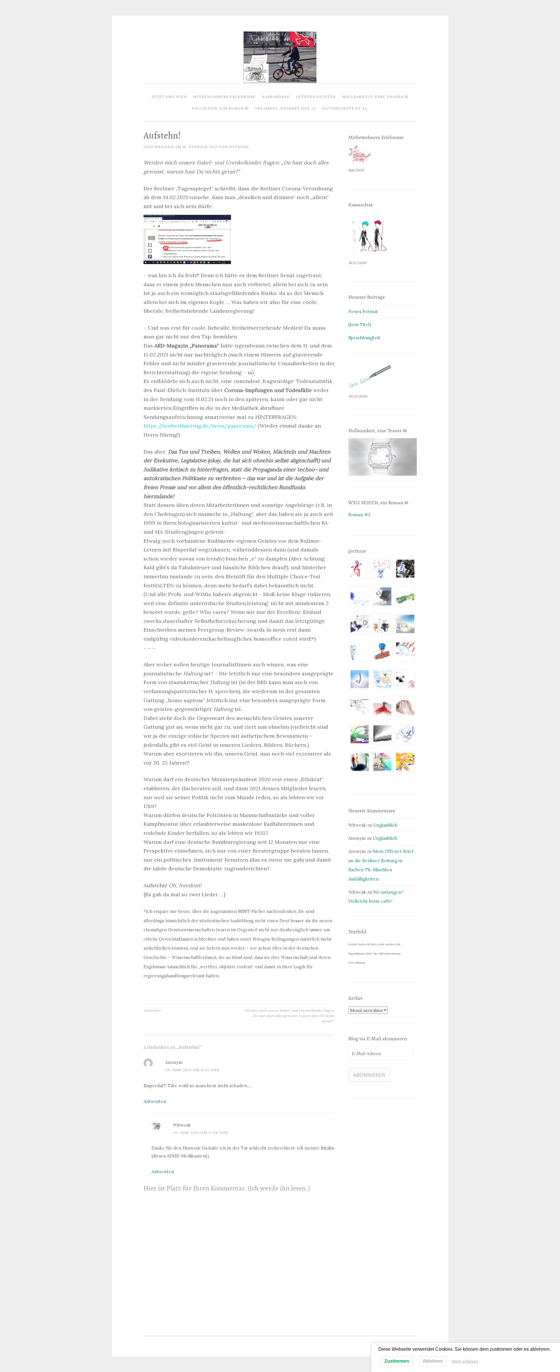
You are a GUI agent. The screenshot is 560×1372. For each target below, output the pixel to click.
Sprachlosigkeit (364, 337)
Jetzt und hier (169, 96)
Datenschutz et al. (345, 108)
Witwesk (239, 147)
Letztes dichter (316, 96)
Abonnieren (369, 1075)
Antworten (155, 1101)
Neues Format (363, 311)
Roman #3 (359, 514)
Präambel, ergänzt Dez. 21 (285, 108)
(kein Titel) (359, 324)
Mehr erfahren (465, 1361)
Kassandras (275, 96)
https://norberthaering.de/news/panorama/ (200, 425)
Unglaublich (385, 825)
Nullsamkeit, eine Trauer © (375, 96)
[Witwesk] (280, 81)
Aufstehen (152, 1010)
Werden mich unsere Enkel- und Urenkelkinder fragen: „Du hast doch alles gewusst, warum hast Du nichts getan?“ (290, 1015)
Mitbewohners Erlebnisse (224, 96)
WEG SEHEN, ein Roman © (220, 108)
